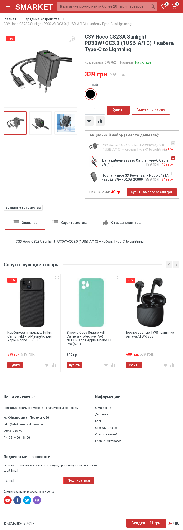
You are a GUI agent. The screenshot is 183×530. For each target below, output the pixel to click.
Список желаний (106, 434)
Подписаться (79, 480)
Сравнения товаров (108, 441)
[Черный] (88, 91)
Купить (118, 110)
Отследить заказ (106, 427)
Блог (98, 421)
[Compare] (100, 121)
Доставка (101, 414)
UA (170, 523)
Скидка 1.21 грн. (146, 523)
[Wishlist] (89, 121)
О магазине (103, 407)
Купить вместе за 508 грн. (152, 192)
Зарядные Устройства (23, 207)
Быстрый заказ (151, 110)
